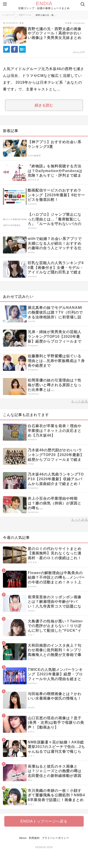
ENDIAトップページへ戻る (44, 821)
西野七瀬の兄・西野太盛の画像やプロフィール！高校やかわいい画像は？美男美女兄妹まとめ (54, 33)
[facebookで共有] (14, 49)
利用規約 (34, 838)
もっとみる (79, 401)
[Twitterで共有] (6, 49)
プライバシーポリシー (55, 838)
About (23, 838)
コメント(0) (79, 52)
